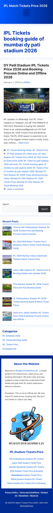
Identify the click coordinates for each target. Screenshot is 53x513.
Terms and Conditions (29, 492)
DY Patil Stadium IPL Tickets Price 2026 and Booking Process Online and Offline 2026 (26, 71)
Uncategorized (9, 349)
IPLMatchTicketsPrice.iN (27, 371)
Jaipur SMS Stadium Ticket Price (26, 463)
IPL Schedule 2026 (11, 336)
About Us (34, 495)
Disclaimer (23, 495)
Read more (24, 143)
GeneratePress (26, 506)
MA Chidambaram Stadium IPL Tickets (26, 459)
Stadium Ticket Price (26, 475)
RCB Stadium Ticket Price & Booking (26, 471)
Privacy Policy (11, 492)
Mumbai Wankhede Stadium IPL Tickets (26, 467)
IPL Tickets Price (40, 150)
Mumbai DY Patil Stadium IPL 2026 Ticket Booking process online (26, 175)
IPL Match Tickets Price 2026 (25, 6)
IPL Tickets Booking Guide (19, 150)
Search (5, 204)
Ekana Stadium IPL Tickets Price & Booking (26, 483)
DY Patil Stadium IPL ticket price (22, 153)
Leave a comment (15, 189)
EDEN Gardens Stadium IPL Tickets (26, 479)
